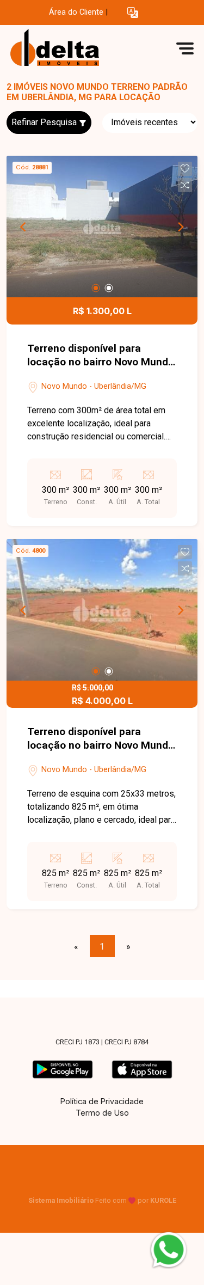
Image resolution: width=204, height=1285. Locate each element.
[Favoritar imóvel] (185, 169)
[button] (133, 13)
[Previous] (24, 226)
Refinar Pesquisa (45, 122)
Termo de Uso (102, 1112)
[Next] (180, 226)
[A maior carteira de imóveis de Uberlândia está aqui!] (88, 48)
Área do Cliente (76, 12)
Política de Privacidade (102, 1101)
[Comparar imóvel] (185, 185)
